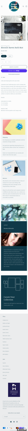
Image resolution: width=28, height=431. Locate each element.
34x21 (10, 56)
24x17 (3, 56)
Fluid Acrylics (6, 348)
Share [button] (4, 77)
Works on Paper (6, 323)
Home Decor (5, 329)
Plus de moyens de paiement (14, 74)
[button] (1, 6)
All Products (5, 354)
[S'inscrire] (23, 416)
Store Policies (6, 366)
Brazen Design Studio (15, 430)
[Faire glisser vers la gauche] (11, 43)
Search (4, 362)
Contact (4, 378)
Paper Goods (5, 344)
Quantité (3, 59)
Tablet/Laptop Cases (7, 338)
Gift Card (5, 375)
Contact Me (22, 429)
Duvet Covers (6, 332)
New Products (6, 351)
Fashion (4, 341)
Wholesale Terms (6, 369)
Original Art (5, 320)
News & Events (6, 372)
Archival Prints (6, 326)
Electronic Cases (6, 335)
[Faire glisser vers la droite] (16, 43)
